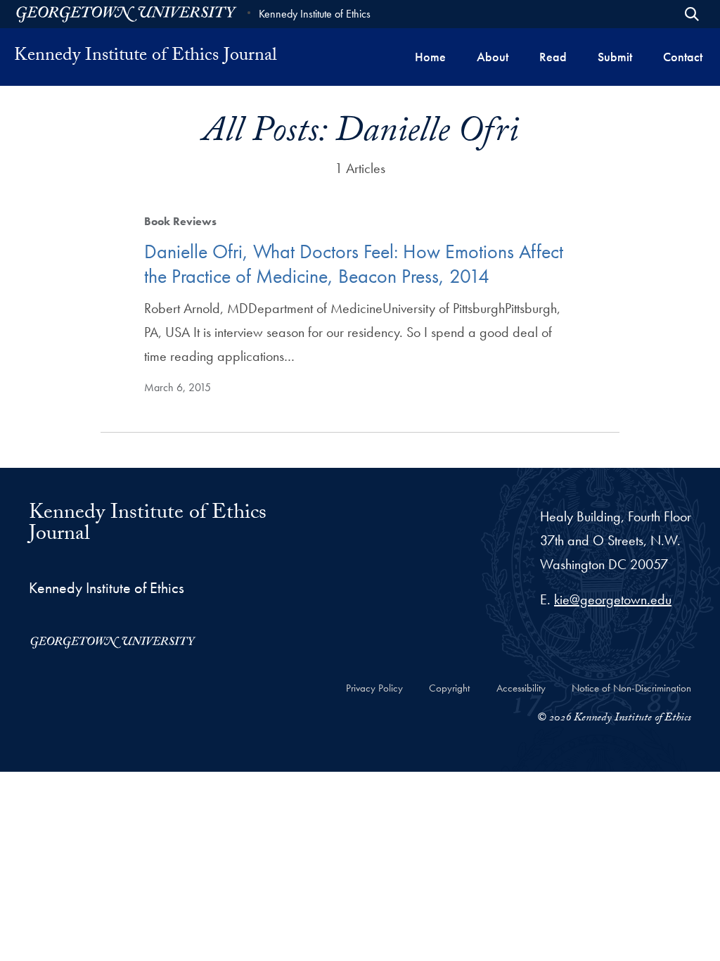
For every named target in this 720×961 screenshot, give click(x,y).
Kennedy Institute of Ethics (315, 13)
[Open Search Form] (692, 14)
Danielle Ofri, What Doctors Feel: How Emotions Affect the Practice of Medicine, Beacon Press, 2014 (353, 263)
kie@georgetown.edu (612, 599)
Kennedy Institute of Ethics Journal (145, 57)
